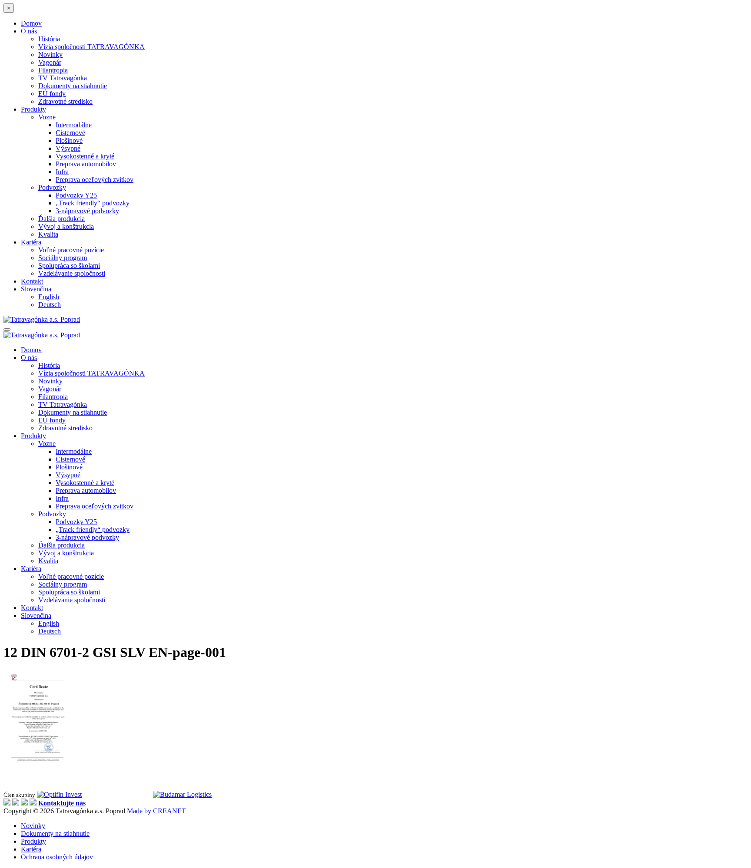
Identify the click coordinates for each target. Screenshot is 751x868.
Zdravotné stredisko (65, 101)
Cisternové (70, 132)
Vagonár (49, 62)
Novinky (50, 54)
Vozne (47, 117)
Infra (62, 171)
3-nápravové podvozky (87, 211)
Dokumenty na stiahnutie (72, 85)
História (49, 39)
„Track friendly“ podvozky (93, 203)
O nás (29, 31)
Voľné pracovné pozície (71, 250)
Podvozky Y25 (76, 195)
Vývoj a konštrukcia (66, 226)
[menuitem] (36, 289)
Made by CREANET (156, 811)
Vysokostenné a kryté (85, 156)
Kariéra (31, 242)
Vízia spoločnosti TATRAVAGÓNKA (91, 46)
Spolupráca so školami (69, 265)
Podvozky (52, 187)
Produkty (33, 109)
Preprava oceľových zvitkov (94, 179)
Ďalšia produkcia (61, 218)
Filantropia (53, 70)
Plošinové (69, 140)
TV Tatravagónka (62, 78)
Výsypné (68, 148)
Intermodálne (74, 125)
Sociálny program (62, 257)
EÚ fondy (52, 93)
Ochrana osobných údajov (57, 857)
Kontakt (32, 281)
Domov (31, 23)
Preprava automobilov (86, 164)
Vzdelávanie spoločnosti (71, 273)
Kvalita (48, 234)
